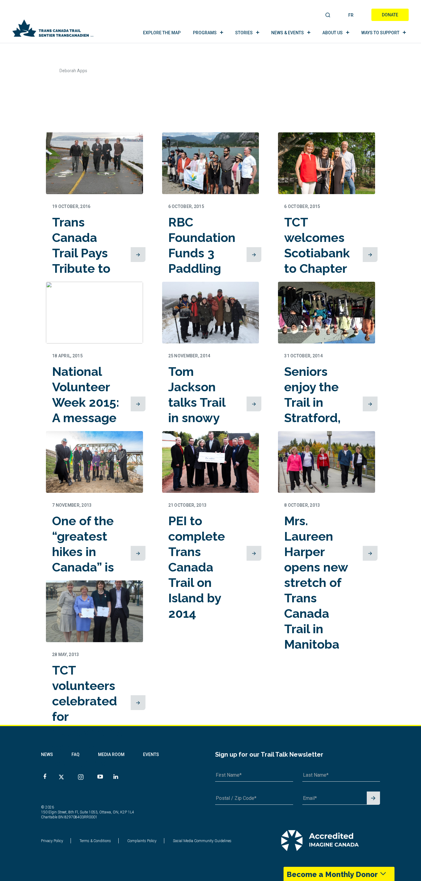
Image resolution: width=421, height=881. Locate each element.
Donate (390, 14)
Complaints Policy (142, 841)
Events (151, 754)
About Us (332, 32)
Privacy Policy (52, 841)
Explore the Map (162, 32)
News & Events (287, 32)
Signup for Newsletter (373, 798)
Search (328, 15)
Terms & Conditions (95, 841)
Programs (205, 32)
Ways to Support (380, 32)
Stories (244, 32)
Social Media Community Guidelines (202, 841)
